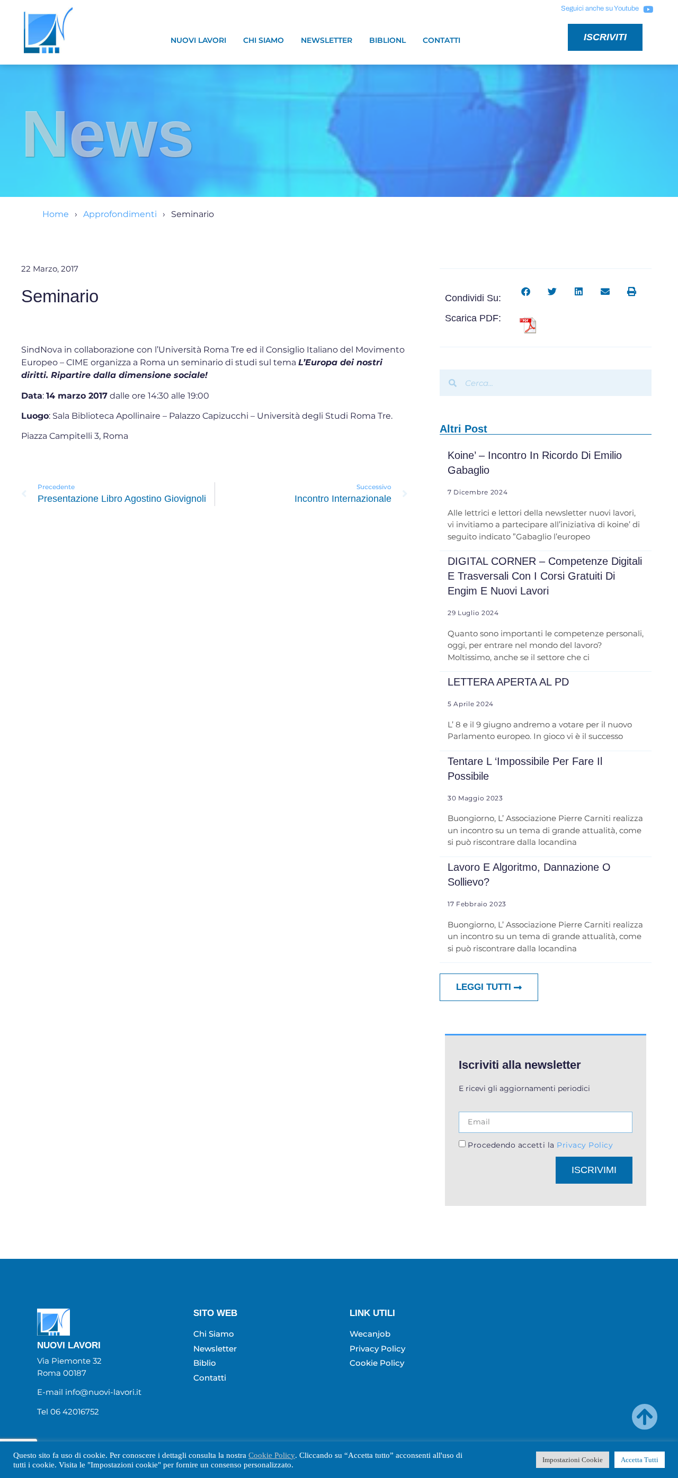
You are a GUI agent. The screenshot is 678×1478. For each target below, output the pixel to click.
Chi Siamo (263, 40)
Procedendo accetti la (540, 1144)
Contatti (441, 40)
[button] (526, 291)
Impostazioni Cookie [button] (572, 1460)
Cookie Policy (271, 1455)
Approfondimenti (120, 214)
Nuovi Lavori (198, 40)
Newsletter (326, 40)
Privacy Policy (584, 1144)
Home (55, 214)
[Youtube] (648, 9)
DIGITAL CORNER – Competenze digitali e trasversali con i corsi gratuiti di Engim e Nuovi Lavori (545, 576)
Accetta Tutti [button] (639, 1460)
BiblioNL (387, 40)
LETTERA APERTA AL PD (508, 682)
